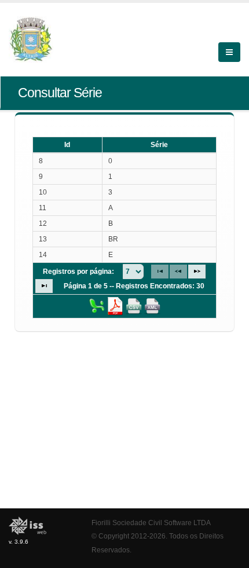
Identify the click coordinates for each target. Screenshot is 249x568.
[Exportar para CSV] (133, 306)
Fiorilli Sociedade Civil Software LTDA (151, 522)
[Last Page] (44, 286)
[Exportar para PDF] (115, 306)
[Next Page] (197, 271)
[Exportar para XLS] (96, 306)
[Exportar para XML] (152, 306)
